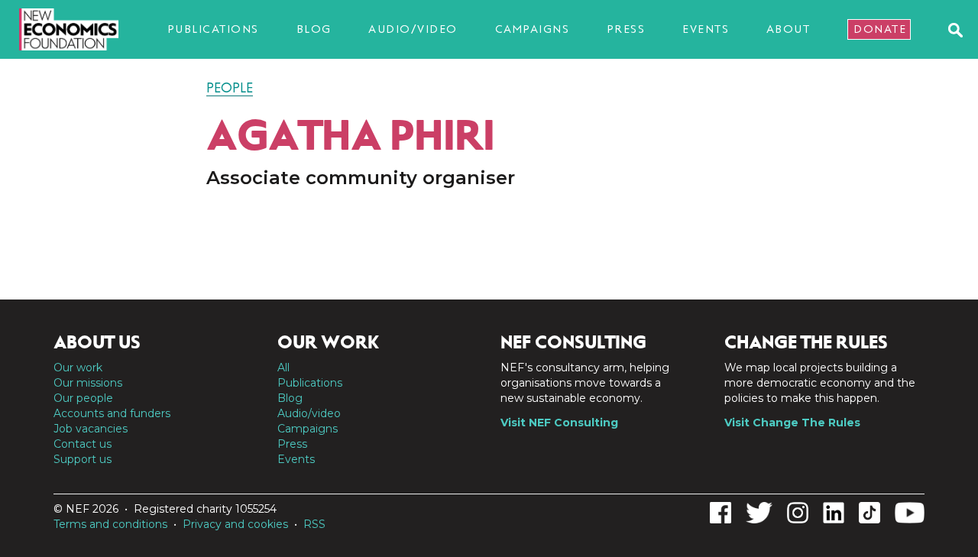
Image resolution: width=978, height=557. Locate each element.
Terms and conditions (110, 524)
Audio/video (413, 29)
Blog (314, 29)
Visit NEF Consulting (559, 422)
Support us (82, 459)
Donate (879, 29)
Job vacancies (90, 429)
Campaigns (532, 29)
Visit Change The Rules (792, 422)
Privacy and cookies (235, 524)
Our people (83, 398)
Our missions (87, 383)
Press (626, 29)
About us (97, 342)
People (229, 88)
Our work (77, 367)
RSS (314, 524)
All (283, 367)
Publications (213, 29)
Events (705, 29)
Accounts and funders (111, 413)
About (788, 29)
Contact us (82, 444)
